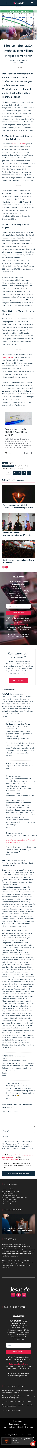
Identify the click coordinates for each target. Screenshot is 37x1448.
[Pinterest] (24, 473)
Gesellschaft (18, 62)
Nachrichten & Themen (18, 60)
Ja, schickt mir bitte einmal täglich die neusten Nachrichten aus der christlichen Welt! (16, 1165)
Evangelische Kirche (21, 466)
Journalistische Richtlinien (11, 1191)
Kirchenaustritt (20, 468)
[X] (19, 473)
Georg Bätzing (8, 357)
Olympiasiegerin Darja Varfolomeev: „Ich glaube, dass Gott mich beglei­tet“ (18, 1396)
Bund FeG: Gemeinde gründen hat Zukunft (16, 1401)
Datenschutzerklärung (10, 1159)
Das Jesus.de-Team (8, 1193)
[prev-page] (3, 567)
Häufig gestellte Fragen (10, 1195)
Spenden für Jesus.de (9, 1202)
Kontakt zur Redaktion (9, 1189)
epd (11, 463)
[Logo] (17, 1289)
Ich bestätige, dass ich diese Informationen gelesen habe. (18, 635)
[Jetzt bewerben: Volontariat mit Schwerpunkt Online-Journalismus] (18, 1224)
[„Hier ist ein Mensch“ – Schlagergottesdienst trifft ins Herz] (18, 522)
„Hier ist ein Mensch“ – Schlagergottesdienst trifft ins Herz (17, 533)
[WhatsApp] (29, 473)
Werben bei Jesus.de (9, 1204)
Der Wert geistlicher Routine (11, 1410)
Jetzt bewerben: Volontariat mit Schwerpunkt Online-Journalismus (18, 1229)
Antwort (4, 716)
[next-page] (6, 567)
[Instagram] (18, 1295)
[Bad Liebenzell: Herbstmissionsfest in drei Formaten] (18, 549)
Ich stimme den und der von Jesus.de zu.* (17, 1157)
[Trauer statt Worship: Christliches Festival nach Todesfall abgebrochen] (18, 494)
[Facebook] (15, 473)
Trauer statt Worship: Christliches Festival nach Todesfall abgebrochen (18, 506)
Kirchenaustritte (19, 144)
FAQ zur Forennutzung (9, 1199)
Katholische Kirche (8, 468)
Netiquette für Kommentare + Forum (14, 1197)
